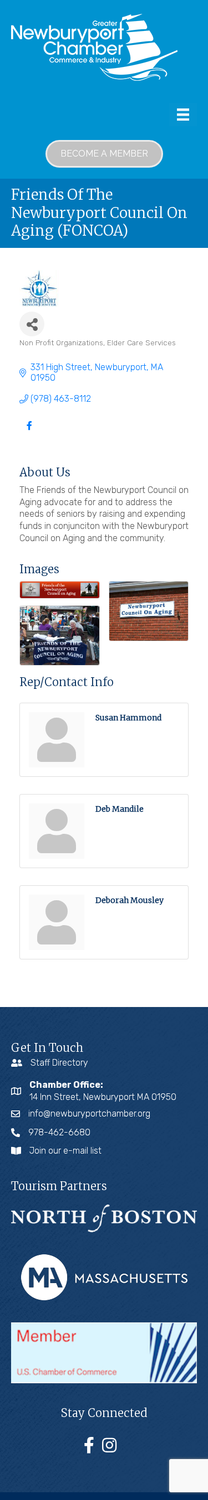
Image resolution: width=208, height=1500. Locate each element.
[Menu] (183, 114)
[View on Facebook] (29, 432)
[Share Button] (31, 324)
